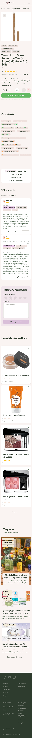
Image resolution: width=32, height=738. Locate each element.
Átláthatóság (21, 720)
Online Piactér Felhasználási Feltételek (22, 703)
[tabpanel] (16, 257)
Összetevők (21, 686)
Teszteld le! (6, 689)
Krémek (3, 8)
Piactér (5, 692)
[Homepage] (8, 3)
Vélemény (6, 301)
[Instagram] (14, 677)
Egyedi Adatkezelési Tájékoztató (22, 715)
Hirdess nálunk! (8, 707)
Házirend (6, 710)
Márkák (5, 686)
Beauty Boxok (22, 683)
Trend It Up (8, 9)
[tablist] (16, 176)
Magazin (6, 695)
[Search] (24, 3)
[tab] (10, 171)
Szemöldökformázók (7, 48)
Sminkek (4, 45)
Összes (14, 512)
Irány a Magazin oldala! (14, 657)
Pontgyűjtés (21, 723)
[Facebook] (9, 677)
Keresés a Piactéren (14, 95)
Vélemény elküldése (16, 322)
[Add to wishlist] (28, 348)
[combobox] (12, 195)
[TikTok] (4, 677)
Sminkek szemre (13, 45)
